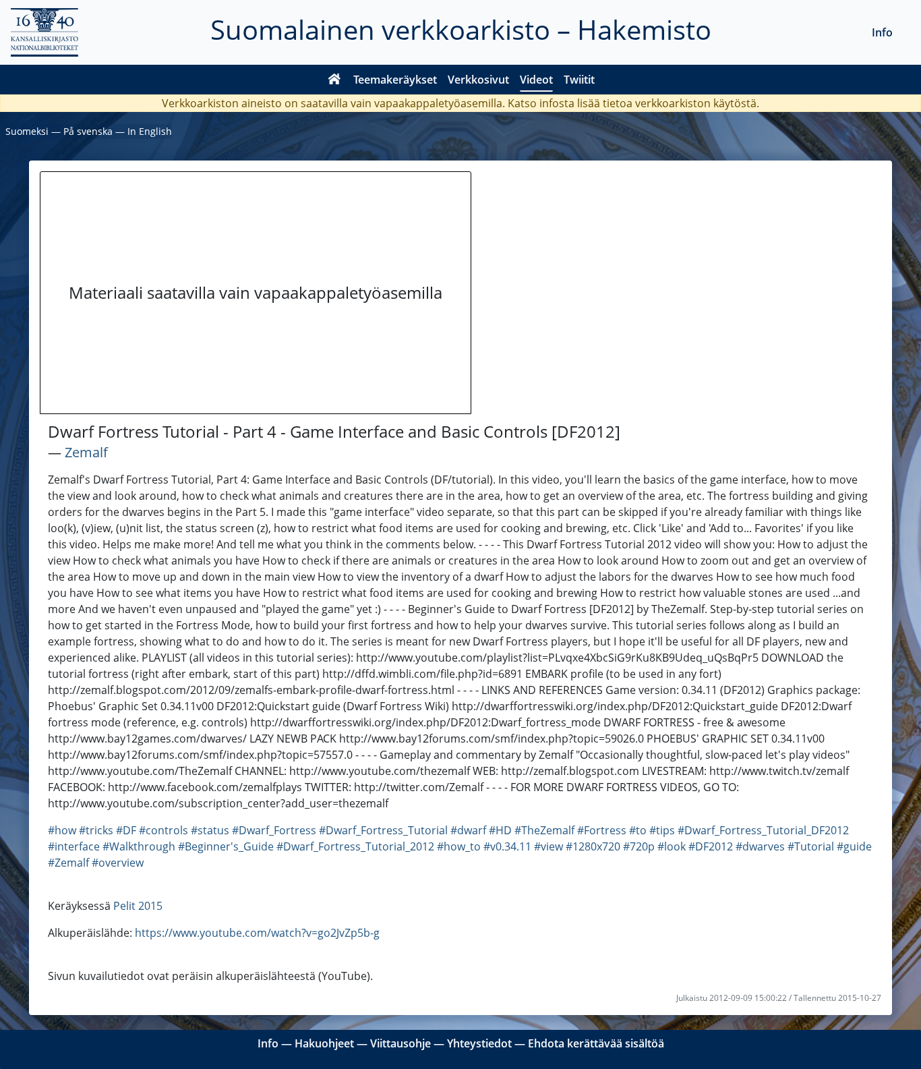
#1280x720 (593, 846)
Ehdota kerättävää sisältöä (596, 1043)
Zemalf (86, 452)
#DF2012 (710, 846)
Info (882, 32)
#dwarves (760, 846)
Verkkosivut (478, 79)
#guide (854, 846)
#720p (639, 846)
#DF (126, 830)
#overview (118, 862)
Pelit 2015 (137, 905)
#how (62, 830)
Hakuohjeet (324, 1043)
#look (671, 846)
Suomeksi (27, 131)
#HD (500, 830)
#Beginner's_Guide (226, 846)
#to (638, 830)
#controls (163, 830)
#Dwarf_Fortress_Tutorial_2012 (355, 846)
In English (149, 131)
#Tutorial (811, 846)
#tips (662, 830)
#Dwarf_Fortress (274, 830)
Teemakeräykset (395, 79)
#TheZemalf (544, 830)
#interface (74, 846)
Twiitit (579, 79)
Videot (536, 79)
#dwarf (468, 830)
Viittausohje (400, 1043)
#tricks (96, 830)
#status (210, 830)
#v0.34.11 (507, 846)
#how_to (459, 846)
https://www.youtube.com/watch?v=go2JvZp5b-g (257, 932)
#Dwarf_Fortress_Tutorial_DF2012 (763, 830)
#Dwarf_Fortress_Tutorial (383, 830)
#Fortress (601, 830)
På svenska (88, 131)
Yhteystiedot (479, 1043)
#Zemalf (68, 862)
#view (548, 846)
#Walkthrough (138, 846)
